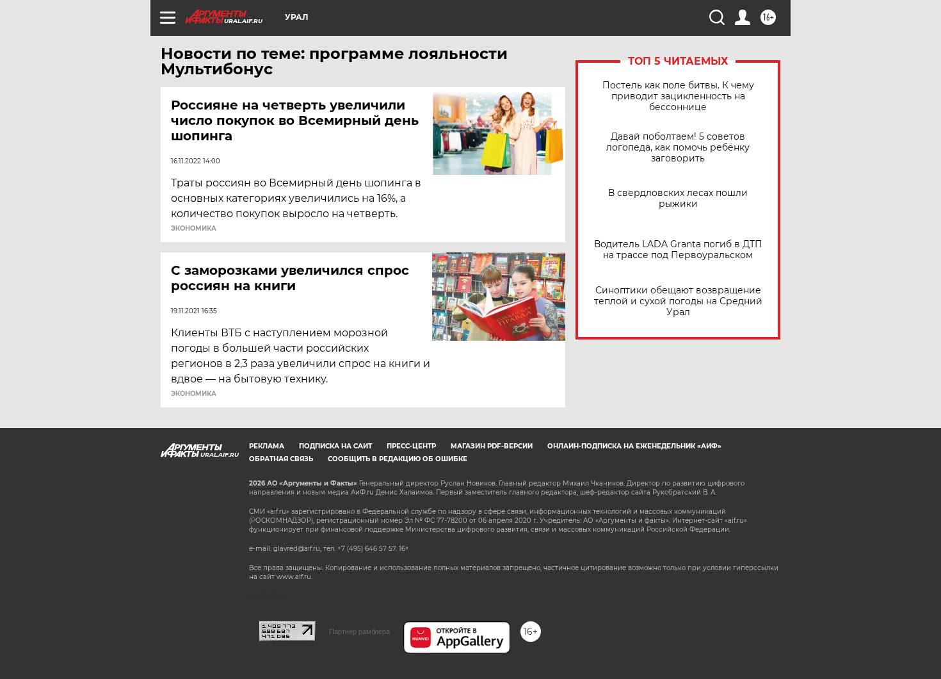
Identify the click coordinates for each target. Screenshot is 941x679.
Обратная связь (281, 459)
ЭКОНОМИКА (193, 228)
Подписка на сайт (335, 446)
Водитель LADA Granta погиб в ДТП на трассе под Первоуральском (678, 250)
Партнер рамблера (359, 631)
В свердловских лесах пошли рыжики (678, 198)
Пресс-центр (411, 446)
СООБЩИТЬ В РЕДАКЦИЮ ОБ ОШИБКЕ (397, 459)
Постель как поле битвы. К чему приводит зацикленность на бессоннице (678, 96)
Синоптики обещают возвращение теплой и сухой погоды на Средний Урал (678, 301)
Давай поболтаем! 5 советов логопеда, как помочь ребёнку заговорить (678, 147)
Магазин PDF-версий (492, 446)
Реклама (266, 446)
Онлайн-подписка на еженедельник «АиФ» (634, 446)
